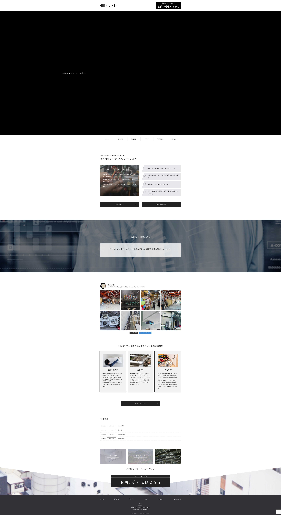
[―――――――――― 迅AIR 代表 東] (110, 300)
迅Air (140, 503)
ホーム (107, 139)
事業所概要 (161, 139)
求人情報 (120, 139)
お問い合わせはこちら (161, 204)
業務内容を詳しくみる (140, 403)
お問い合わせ (174, 139)
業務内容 (133, 139)
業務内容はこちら (120, 204)
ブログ (147, 139)
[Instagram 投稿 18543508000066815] (150, 300)
